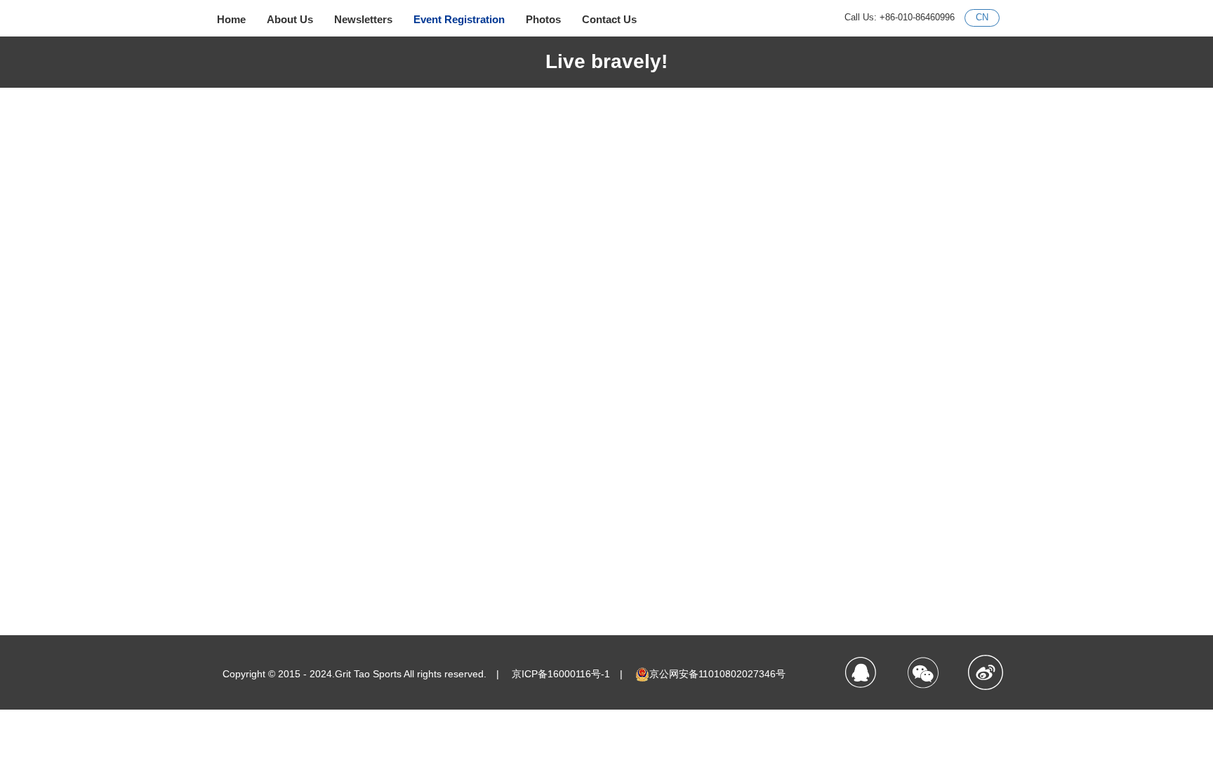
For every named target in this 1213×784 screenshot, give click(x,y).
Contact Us (609, 19)
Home (231, 19)
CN (982, 17)
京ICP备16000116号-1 (561, 673)
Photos (543, 19)
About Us (290, 19)
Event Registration (459, 19)
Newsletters (363, 19)
